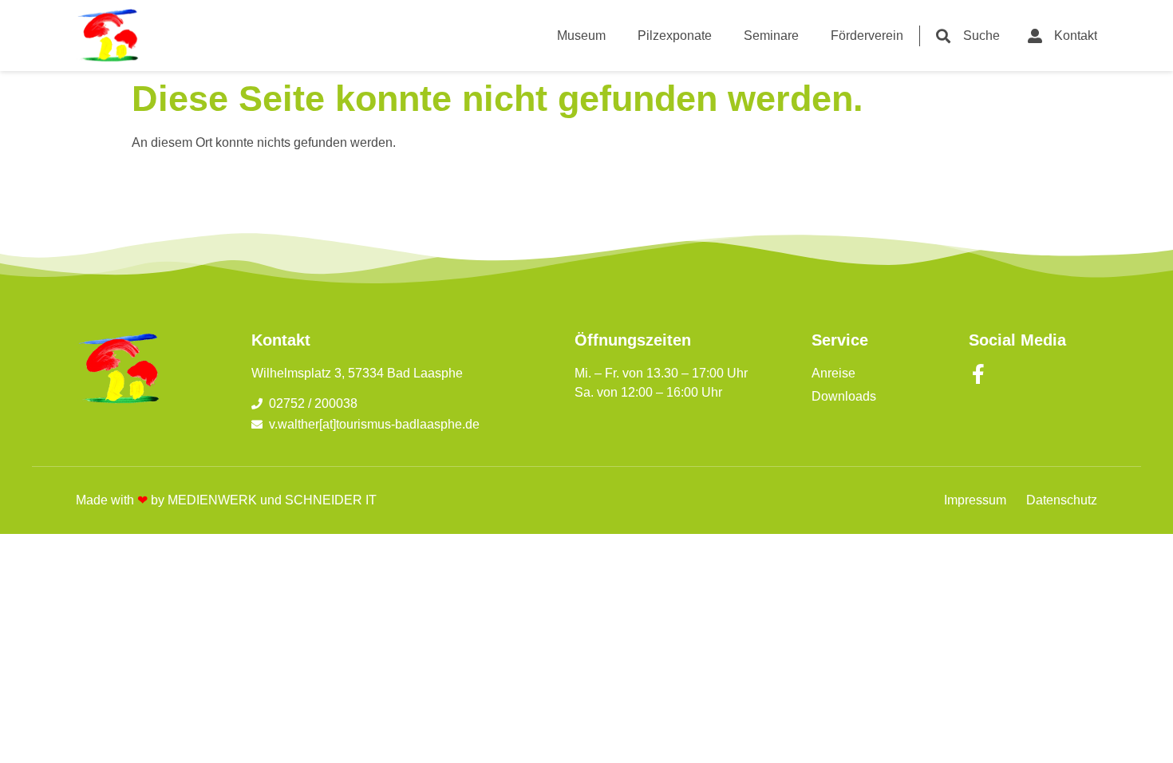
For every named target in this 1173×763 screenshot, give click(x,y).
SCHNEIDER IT (331, 500)
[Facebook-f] (979, 374)
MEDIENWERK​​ (212, 500)
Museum (581, 35)
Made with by (122, 500)
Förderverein (867, 35)
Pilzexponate (675, 35)
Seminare (771, 35)
